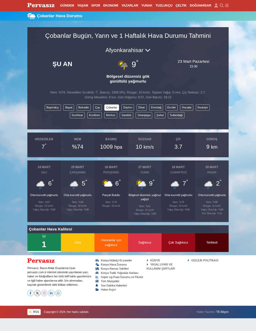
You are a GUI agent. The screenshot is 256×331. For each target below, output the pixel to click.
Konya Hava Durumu (114, 264)
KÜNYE (155, 260)
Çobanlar (111, 107)
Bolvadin (83, 107)
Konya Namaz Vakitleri (115, 268)
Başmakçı (52, 107)
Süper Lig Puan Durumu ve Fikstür (122, 277)
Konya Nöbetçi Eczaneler (116, 260)
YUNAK (146, 5)
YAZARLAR (129, 5)
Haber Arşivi (108, 289)
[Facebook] (30, 293)
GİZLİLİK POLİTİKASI (204, 260)
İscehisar (77, 115)
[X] (37, 293)
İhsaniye (203, 107)
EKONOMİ (110, 5)
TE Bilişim (222, 311)
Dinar (141, 107)
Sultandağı (176, 115)
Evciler (171, 107)
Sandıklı (126, 115)
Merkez (110, 115)
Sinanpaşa (144, 115)
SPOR (95, 5)
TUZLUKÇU (164, 5)
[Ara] (222, 5)
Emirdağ (156, 107)
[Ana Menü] (227, 5)
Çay (97, 107)
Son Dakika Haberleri (114, 285)
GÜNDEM (67, 5)
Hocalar (187, 107)
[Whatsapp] (58, 293)
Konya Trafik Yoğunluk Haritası (119, 272)
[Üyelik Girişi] (216, 5)
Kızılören (94, 115)
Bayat (68, 107)
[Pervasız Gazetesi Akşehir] (41, 5)
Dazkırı (127, 107)
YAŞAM (82, 5)
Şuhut (160, 115)
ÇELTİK (181, 5)
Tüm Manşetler (110, 281)
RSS (35, 311)
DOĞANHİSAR (200, 5)
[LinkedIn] (51, 293)
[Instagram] (44, 293)
